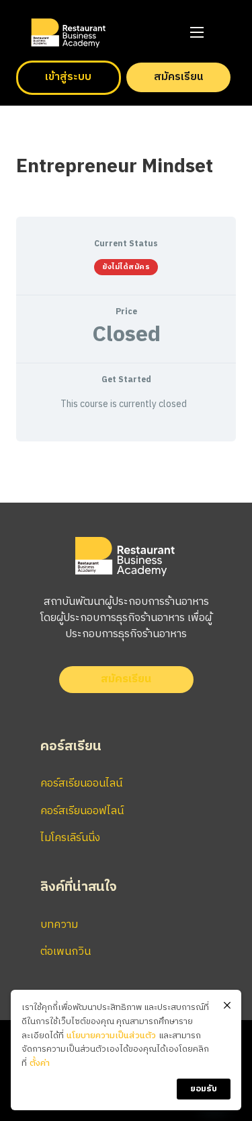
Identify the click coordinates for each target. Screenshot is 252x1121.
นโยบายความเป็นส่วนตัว (111, 1036)
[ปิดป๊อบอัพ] (227, 1006)
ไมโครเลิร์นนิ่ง (70, 838)
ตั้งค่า (40, 1063)
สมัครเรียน (178, 77)
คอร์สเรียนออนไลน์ (81, 783)
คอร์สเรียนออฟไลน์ (82, 811)
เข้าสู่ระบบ (68, 77)
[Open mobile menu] (197, 32)
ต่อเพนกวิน (65, 952)
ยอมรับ (203, 1088)
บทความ (59, 925)
